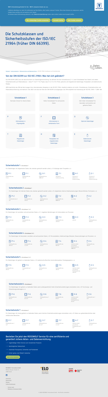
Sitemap (7, 382)
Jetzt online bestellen (13, 357)
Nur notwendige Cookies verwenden (38, 20)
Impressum (8, 378)
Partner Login (11, 387)
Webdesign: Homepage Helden (15, 389)
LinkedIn (7, 375)
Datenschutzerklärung (40, 14)
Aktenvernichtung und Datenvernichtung (28, 71)
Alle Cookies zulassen (74, 20)
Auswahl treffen (58, 20)
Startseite (8, 71)
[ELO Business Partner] (45, 370)
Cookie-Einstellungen (10, 384)
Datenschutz (8, 380)
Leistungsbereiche (15, 71)
